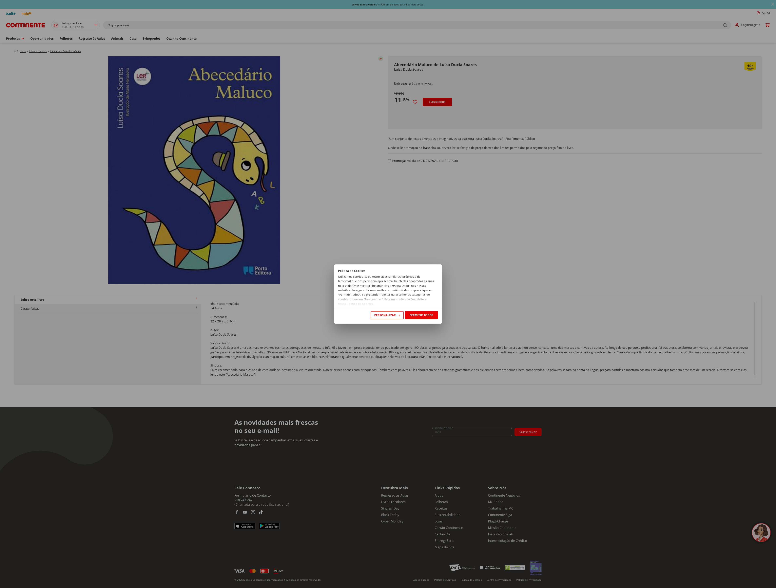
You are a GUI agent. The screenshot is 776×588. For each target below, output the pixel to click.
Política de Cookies (360, 304)
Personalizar (385, 315)
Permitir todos (421, 315)
